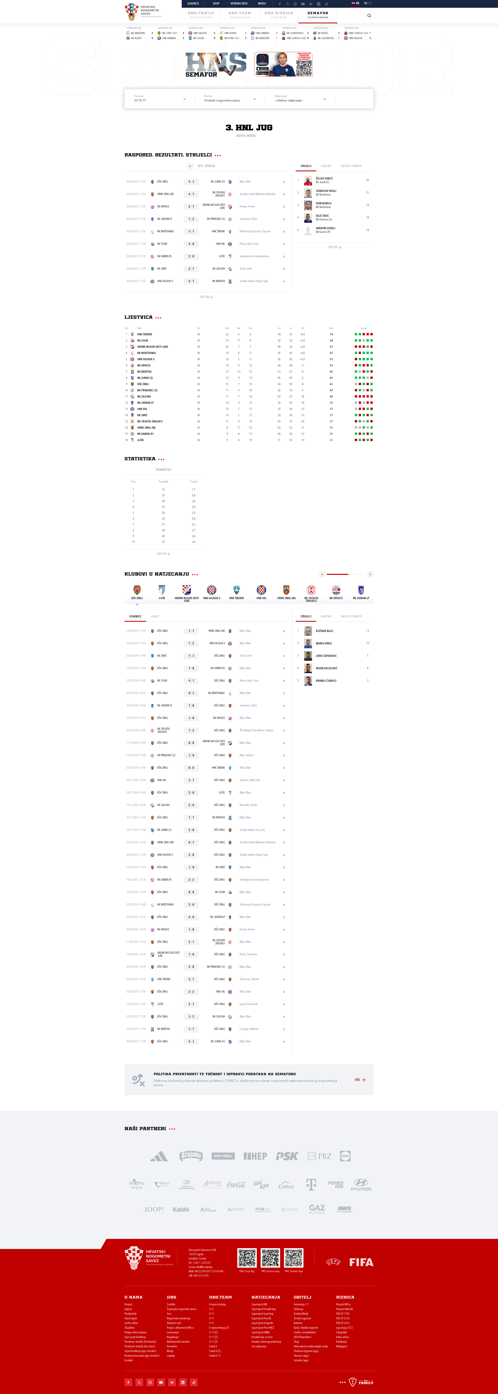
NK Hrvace (163, 206)
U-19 (211, 1314)
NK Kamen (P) (164, 256)
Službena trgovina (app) (306, 1351)
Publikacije (341, 1342)
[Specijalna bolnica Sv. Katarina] (289, 1209)
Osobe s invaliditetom (305, 1332)
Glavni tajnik (130, 1318)
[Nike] (159, 1155)
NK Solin (162, 244)
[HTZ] (136, 1184)
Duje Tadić (322, 216)
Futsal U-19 (214, 1356)
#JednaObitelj (301, 1314)
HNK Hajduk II (165, 281)
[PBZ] (319, 1155)
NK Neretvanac (165, 231)
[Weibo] (311, 4)
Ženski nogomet (302, 1318)
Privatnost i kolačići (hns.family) (140, 1342)
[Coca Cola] (236, 1184)
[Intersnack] (261, 1184)
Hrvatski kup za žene (262, 1337)
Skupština (129, 1328)
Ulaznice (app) (301, 1356)
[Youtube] (303, 4)
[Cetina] (286, 1184)
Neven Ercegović (327, 668)
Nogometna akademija (178, 1318)
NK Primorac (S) (216, 219)
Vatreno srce (239, 3)
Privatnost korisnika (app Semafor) (141, 1356)
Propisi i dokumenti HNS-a (180, 1328)
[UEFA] (333, 1262)
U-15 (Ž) (213, 1342)
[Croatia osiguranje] (186, 1184)
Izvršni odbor (131, 1323)
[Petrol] (223, 1155)
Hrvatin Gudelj (325, 228)
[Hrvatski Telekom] (311, 1184)
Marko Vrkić (324, 643)
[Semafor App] (283, 64)
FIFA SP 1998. (343, 1314)
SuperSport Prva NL (261, 1318)
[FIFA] (362, 1262)
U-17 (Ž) (213, 1337)
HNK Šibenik (218, 231)
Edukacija (298, 1309)
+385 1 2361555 (202, 1263)
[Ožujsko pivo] (191, 1155)
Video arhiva (342, 1337)
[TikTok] (326, 4)
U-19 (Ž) (213, 1332)
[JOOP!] (153, 1209)
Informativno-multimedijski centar (311, 1346)
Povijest (128, 1304)
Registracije (173, 1337)
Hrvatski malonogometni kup (266, 1342)
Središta (171, 1304)
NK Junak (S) (218, 181)
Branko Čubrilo (326, 681)
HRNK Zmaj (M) (165, 194)
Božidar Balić (324, 631)
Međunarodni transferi (178, 1342)
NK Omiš (162, 268)
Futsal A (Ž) (214, 1351)
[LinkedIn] (319, 4)
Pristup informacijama (135, 1332)
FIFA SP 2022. (343, 1323)
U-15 (211, 1323)
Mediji (262, 3)
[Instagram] (295, 4)
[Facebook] (280, 4)
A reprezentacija (217, 1304)
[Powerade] (336, 1184)
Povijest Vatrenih (344, 1309)
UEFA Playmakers (302, 1337)
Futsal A (213, 1346)
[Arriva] (235, 1209)
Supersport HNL (259, 1304)
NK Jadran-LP (164, 219)
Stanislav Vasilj (326, 191)
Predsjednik (130, 1314)
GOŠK (222, 256)
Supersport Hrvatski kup (264, 1309)
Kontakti (128, 1360)
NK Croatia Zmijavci (219, 194)
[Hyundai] (361, 1184)
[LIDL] (345, 1155)
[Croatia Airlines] (211, 1184)
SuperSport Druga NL (262, 1323)
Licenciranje (173, 1332)
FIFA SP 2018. (343, 1318)
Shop (216, 3)
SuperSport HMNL (261, 1332)
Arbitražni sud (174, 1323)
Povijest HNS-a (343, 1304)
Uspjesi (128, 1309)
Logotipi (171, 1356)
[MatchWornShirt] (344, 1209)
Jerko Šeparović (326, 656)
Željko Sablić (324, 178)
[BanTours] (262, 1209)
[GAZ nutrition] (317, 1209)
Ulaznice (193, 3)
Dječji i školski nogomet (306, 1328)
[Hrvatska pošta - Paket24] (161, 1184)
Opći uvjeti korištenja (135, 1337)
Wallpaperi (341, 1346)
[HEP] (255, 1155)
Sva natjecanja (259, 1346)
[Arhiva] (369, 15)
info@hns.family (204, 1267)
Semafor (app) (301, 1360)
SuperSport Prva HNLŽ (263, 1328)
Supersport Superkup (263, 1314)
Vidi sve (205, 297)
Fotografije (341, 1332)
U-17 (211, 1318)
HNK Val (220, 244)
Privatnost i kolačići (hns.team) (139, 1346)
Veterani (298, 1323)
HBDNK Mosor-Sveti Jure (214, 207)
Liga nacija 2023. (344, 1328)
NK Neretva (218, 281)
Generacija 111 (301, 1304)
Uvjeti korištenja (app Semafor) (140, 1351)
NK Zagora (219, 268)
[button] (159, 101)
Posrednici (172, 1346)
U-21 (211, 1309)
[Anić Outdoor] (208, 1209)
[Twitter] (287, 4)
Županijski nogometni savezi (181, 1309)
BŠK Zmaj (162, 181)
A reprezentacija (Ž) (219, 1328)
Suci (169, 1314)
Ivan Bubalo (323, 203)
